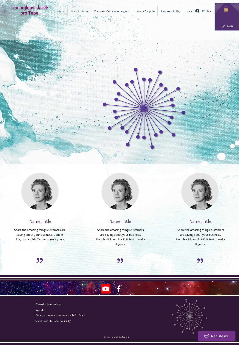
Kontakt (40, 310)
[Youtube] (105, 289)
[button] (145, 11)
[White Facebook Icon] (118, 289)
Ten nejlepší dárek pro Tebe (29, 10)
